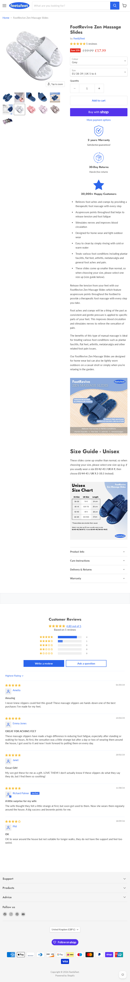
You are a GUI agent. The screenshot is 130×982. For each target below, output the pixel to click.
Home (6, 17)
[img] (13, 685)
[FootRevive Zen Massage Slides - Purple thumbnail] (43, 109)
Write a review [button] (44, 663)
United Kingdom (63, 929)
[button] (78, 43)
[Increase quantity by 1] (99, 88)
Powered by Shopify (65, 975)
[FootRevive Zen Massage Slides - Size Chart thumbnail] (7, 109)
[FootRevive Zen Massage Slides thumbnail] (19, 97)
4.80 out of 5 (73, 626)
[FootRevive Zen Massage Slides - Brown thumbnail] (55, 109)
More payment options (99, 120)
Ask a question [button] (86, 663)
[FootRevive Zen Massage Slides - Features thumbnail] (55, 97)
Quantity (74, 81)
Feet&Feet (79, 38)
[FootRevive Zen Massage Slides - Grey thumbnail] (19, 109)
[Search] (114, 6)
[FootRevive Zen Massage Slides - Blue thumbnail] (7, 97)
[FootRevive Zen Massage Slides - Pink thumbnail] (31, 109)
